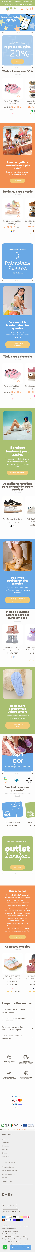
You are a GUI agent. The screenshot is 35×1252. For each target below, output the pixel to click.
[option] (17, 22)
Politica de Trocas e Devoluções (10, 1234)
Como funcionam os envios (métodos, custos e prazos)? (13, 1028)
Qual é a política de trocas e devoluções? (13, 1037)
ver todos (17, 195)
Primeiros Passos (8, 1167)
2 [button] (17, 32)
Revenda (5, 1149)
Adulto (4, 1178)
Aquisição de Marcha (9, 1171)
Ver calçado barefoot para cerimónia (17, 600)
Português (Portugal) (9, 1211)
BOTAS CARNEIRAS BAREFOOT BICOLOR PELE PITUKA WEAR (13, 978)
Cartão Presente (8, 1181)
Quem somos (6, 1139)
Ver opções (17, 181)
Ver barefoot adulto (17, 473)
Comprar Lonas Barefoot (17, 344)
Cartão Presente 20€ (12, 822)
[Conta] (27, 8)
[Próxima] (32, 33)
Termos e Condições (20, 1236)
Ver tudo (17, 950)
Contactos (5, 1146)
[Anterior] (3, 33)
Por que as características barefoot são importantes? (15, 1019)
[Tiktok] (12, 1194)
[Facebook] (3, 1194)
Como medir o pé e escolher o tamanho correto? (13, 1010)
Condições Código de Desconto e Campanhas (14, 1239)
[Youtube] (6, 1194)
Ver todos (17, 360)
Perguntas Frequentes (22, 1226)
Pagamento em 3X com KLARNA (10, 1241)
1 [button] (15, 32)
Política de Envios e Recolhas (10, 1231)
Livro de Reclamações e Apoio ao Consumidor (14, 1244)
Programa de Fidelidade (8, 1228)
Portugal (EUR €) (8, 1206)
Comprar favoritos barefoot (17, 725)
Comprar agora (17, 74)
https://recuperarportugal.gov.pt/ (16, 1129)
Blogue (4, 1153)
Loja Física (5, 1142)
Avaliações (6, 1156)
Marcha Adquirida (8, 1174)
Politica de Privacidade (8, 1236)
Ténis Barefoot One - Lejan (12, 519)
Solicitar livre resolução (8, 1226)
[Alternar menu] (3, 9)
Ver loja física (17, 937)
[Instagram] (9, 1194)
